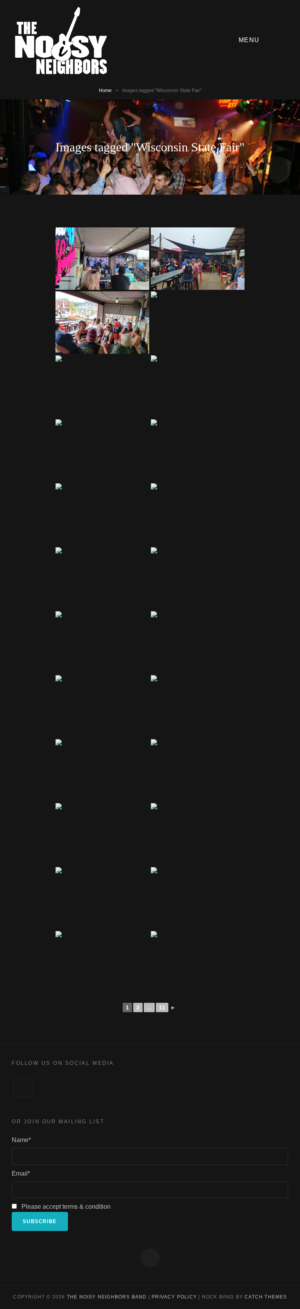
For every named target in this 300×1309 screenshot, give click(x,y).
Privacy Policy (174, 1297)
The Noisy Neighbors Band (107, 1297)
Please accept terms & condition (65, 1206)
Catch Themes (266, 1297)
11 (162, 1007)
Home (105, 90)
